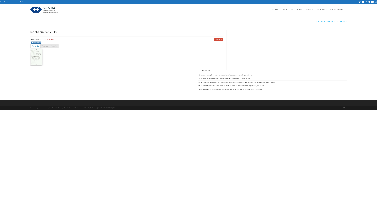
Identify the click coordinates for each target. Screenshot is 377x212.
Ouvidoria (2, 2)
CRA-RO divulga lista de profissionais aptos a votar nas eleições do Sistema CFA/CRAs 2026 (224, 89)
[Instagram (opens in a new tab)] (366, 2)
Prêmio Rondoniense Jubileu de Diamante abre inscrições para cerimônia (219, 75)
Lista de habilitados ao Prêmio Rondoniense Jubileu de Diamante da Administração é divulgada (225, 86)
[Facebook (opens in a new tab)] (363, 2)
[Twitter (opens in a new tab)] (359, 2)
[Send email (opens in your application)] (375, 2)
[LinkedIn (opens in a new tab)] (369, 2)
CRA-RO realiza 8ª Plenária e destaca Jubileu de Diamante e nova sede (218, 79)
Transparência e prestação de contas (17, 2)
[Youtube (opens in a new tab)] (372, 2)
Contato (31, 2)
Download (219, 40)
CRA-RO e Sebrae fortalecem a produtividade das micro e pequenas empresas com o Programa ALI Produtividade (231, 82)
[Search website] (347, 10)
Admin (345, 108)
